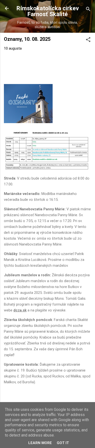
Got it (63, 443)
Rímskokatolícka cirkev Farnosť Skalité (47, 11)
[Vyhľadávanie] (88, 9)
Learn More (40, 443)
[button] (88, 40)
